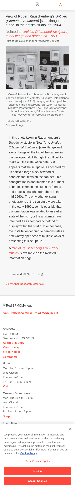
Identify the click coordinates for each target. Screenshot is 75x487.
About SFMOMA (13, 342)
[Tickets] (60, 4)
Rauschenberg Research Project (39, 40)
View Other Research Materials (25, 283)
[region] (37, 455)
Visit (6, 386)
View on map (11, 347)
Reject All (37, 471)
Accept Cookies (37, 481)
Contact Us (10, 356)
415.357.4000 (11, 352)
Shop (6, 416)
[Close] (70, 429)
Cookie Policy (28, 453)
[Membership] (55, 4)
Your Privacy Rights (37, 461)
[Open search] (66, 5)
